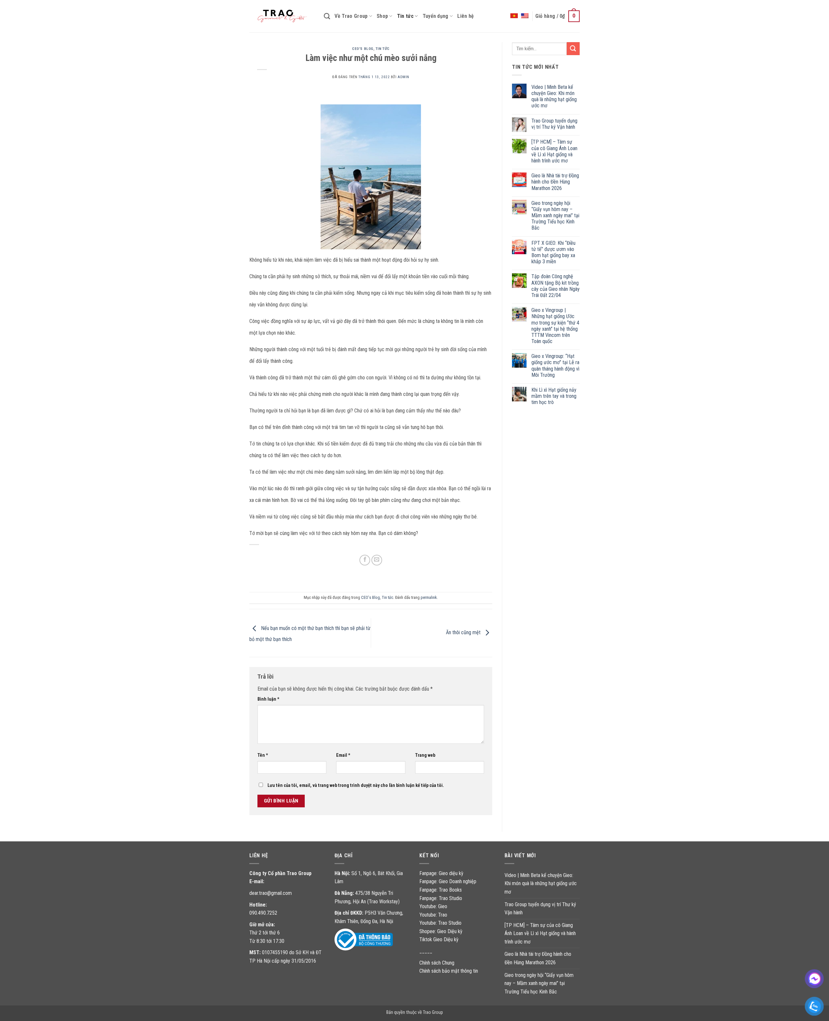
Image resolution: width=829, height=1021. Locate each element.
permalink (429, 597)
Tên (262, 755)
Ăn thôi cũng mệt (464, 633)
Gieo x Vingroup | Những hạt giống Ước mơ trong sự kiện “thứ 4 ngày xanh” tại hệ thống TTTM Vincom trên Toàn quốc (555, 325)
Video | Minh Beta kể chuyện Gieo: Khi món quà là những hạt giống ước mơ (554, 96)
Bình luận (268, 699)
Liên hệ (465, 16)
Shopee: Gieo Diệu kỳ (440, 931)
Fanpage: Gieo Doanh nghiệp (447, 881)
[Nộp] (573, 48)
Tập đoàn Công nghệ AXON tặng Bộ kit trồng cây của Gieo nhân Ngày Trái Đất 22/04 (555, 285)
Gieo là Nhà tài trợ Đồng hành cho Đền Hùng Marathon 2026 (555, 181)
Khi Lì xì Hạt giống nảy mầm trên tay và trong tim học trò (553, 396)
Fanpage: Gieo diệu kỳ (441, 873)
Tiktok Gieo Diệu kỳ (439, 939)
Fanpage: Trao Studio (440, 898)
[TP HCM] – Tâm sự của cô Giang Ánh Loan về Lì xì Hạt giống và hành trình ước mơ (554, 151)
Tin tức (405, 16)
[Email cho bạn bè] (376, 560)
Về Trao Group (351, 16)
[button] (557, 16)
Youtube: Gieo (433, 906)
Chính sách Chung (436, 963)
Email (343, 755)
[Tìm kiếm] (327, 16)
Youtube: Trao (434, 915)
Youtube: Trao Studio (440, 923)
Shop (382, 16)
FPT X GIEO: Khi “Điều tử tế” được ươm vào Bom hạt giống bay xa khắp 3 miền (553, 252)
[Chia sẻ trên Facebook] (364, 560)
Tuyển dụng (436, 16)
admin (403, 77)
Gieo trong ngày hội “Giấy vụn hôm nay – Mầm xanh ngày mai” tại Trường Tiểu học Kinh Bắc (555, 215)
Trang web (425, 755)
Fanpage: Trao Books (441, 890)
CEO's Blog (362, 49)
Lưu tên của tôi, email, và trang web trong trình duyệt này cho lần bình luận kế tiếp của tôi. (355, 785)
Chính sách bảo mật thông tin (448, 971)
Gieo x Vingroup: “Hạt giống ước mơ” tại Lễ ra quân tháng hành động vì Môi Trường (555, 365)
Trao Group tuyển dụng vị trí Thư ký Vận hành (554, 123)
